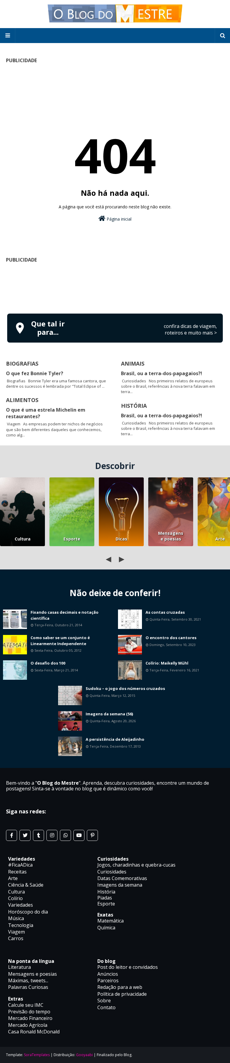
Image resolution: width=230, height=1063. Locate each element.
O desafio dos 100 (48, 663)
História (106, 891)
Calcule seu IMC (25, 1005)
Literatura (19, 967)
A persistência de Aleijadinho (115, 739)
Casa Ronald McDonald (34, 1031)
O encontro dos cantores (171, 637)
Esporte (71, 539)
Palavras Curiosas (28, 987)
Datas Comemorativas (122, 878)
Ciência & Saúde (25, 885)
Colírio (15, 898)
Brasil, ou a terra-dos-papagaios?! (161, 373)
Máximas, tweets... (28, 980)
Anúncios (107, 974)
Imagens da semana (119, 885)
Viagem (16, 931)
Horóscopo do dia (28, 911)
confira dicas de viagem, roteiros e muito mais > (190, 329)
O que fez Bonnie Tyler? (34, 373)
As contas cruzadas (165, 612)
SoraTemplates (37, 1054)
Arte (13, 878)
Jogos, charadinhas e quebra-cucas (136, 865)
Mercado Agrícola (27, 1025)
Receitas (17, 871)
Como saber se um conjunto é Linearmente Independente (60, 640)
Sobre (104, 1000)
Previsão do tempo (29, 1011)
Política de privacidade (122, 994)
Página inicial (118, 219)
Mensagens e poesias (170, 536)
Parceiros (108, 980)
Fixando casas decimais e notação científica (65, 615)
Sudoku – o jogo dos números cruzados (125, 688)
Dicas (121, 539)
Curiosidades (111, 871)
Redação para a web (119, 987)
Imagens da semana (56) (109, 714)
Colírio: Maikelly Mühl (167, 663)
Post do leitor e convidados (127, 967)
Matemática (110, 920)
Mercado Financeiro (30, 1018)
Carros (15, 938)
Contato (106, 1007)
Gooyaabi (84, 1054)
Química (106, 927)
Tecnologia (20, 925)
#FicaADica (20, 865)
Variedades (20, 905)
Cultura (23, 539)
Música (16, 918)
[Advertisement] (115, 287)
